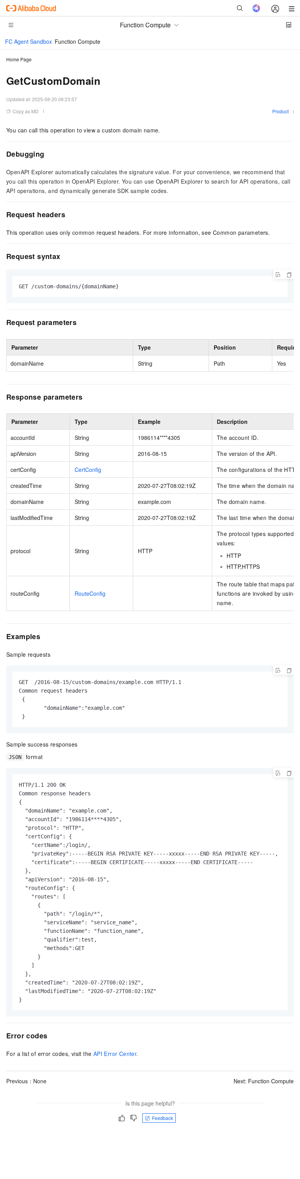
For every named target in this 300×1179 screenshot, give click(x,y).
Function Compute (77, 41)
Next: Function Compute (264, 1081)
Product (280, 111)
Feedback (162, 1118)
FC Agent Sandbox (28, 41)
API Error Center (114, 1054)
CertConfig (88, 469)
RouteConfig (90, 593)
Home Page (19, 59)
